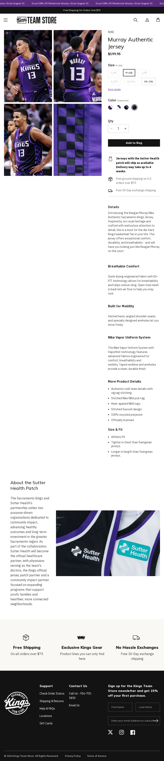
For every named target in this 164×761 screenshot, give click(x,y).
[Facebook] (132, 732)
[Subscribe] (156, 720)
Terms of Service (96, 755)
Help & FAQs (47, 708)
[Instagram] (121, 732)
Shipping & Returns (52, 701)
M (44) (129, 72)
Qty (110, 121)
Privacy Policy (73, 755)
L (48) (145, 73)
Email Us (74, 705)
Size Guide (114, 89)
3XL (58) (148, 81)
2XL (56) (132, 82)
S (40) (115, 73)
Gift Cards (46, 723)
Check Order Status (52, 693)
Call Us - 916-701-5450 (80, 696)
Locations (46, 716)
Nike (111, 32)
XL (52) (116, 82)
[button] (157, 20)
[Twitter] (110, 732)
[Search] (139, 22)
